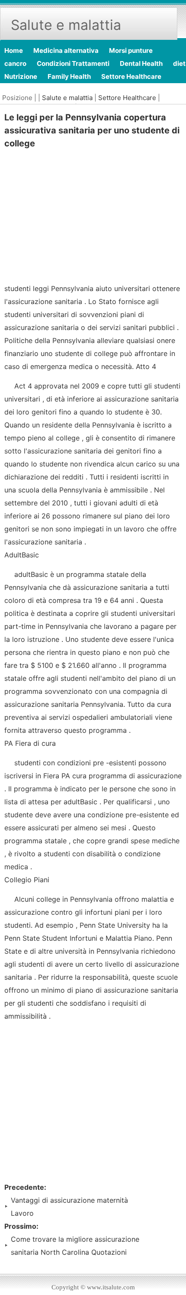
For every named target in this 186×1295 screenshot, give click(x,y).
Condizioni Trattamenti (73, 63)
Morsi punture (131, 50)
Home (13, 50)
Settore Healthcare (131, 76)
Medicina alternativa (66, 50)
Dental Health (141, 63)
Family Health (69, 76)
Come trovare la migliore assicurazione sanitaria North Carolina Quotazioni (75, 1245)
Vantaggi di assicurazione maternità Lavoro (69, 1206)
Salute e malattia (67, 98)
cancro (15, 63)
